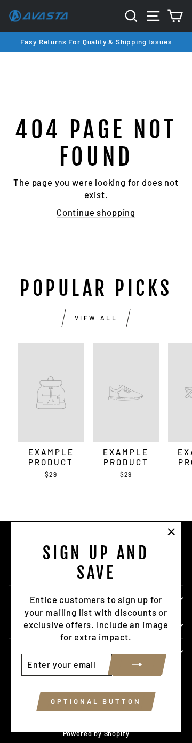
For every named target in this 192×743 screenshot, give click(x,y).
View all (96, 318)
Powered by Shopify (96, 733)
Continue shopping (96, 212)
